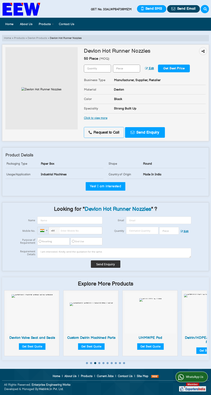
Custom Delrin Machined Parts (91, 338)
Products (45, 24)
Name (31, 220)
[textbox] (126, 68)
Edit (151, 68)
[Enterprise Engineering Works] (21, 9)
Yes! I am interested (105, 186)
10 (124, 363)
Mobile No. (28, 231)
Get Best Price (174, 68)
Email (121, 220)
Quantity (119, 231)
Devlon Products (37, 38)
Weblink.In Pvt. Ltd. (51, 389)
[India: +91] (43, 230)
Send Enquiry (147, 132)
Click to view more (95, 118)
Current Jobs (105, 376)
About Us (26, 24)
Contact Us (66, 24)
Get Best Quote (32, 346)
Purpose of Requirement (27, 241)
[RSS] (155, 376)
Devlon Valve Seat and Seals (32, 338)
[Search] (205, 9)
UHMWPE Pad (150, 338)
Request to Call (105, 132)
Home (9, 24)
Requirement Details (27, 253)
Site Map (142, 376)
